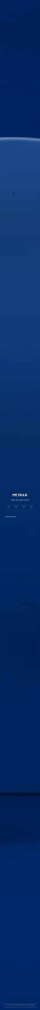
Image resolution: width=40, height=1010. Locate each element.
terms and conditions (19, 1005)
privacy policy (30, 1005)
